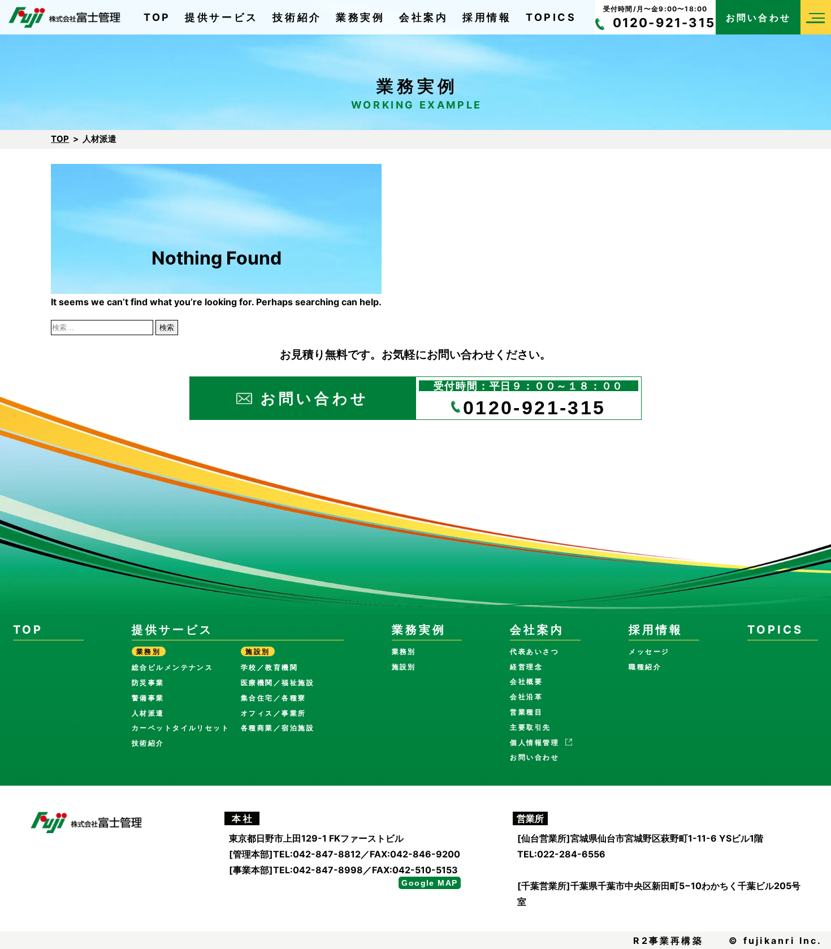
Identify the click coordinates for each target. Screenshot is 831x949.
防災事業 (148, 682)
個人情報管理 (534, 742)
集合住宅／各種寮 (273, 698)
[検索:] (103, 326)
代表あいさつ (534, 651)
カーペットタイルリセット (181, 727)
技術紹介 (296, 17)
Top (157, 17)
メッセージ (649, 651)
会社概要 (526, 681)
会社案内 (423, 17)
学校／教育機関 (269, 667)
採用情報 (486, 17)
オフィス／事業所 (273, 713)
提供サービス (221, 17)
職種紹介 (645, 666)
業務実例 (360, 17)
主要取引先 (530, 727)
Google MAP (429, 882)
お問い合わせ (758, 17)
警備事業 (148, 698)
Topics (551, 17)
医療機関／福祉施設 (277, 682)
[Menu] (815, 17)
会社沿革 (526, 696)
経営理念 (526, 666)
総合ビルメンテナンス (173, 667)
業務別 (404, 651)
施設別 (404, 666)
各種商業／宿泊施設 (277, 727)
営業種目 (526, 712)
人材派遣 (148, 713)
